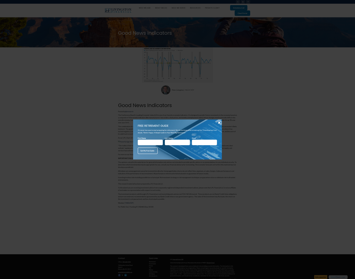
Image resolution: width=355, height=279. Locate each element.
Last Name (169, 138)
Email (194, 138)
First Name (142, 138)
